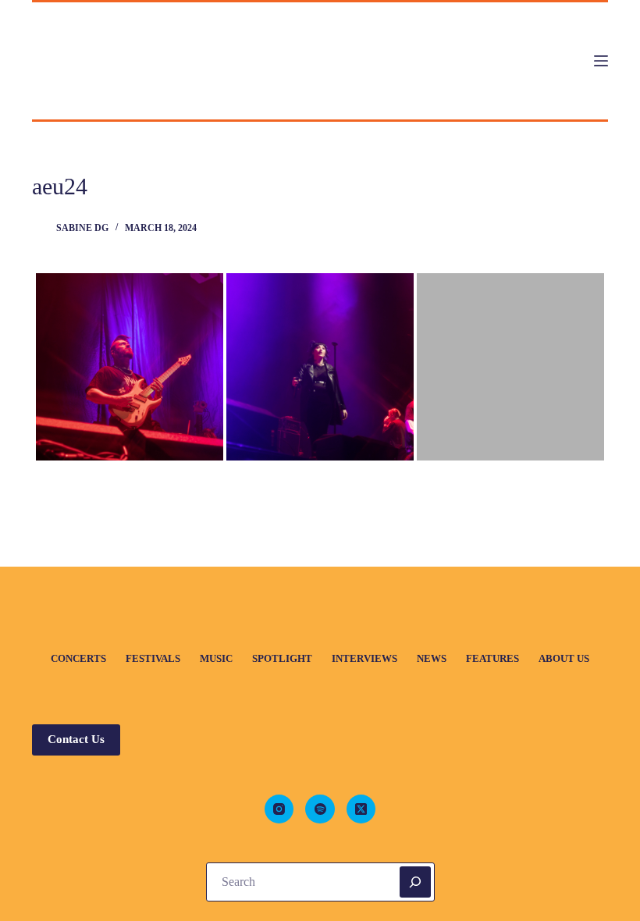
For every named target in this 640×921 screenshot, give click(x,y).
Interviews (364, 658)
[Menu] (601, 61)
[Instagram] (279, 809)
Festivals (153, 658)
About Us (564, 658)
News (431, 658)
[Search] (415, 882)
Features (492, 658)
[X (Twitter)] (361, 809)
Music (216, 658)
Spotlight (282, 658)
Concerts (78, 658)
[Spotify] (320, 809)
